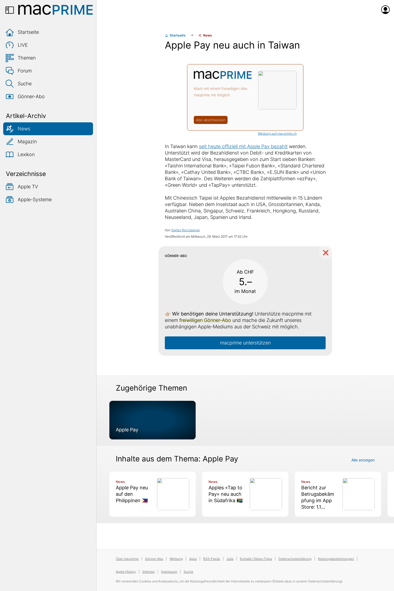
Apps (193, 559)
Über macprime (127, 559)
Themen (27, 58)
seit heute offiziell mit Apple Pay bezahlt (243, 146)
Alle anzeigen (363, 460)
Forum (25, 71)
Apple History (126, 572)
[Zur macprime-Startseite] (55, 9)
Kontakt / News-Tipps (256, 559)
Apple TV (28, 186)
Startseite (28, 32)
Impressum (169, 572)
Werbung (176, 559)
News (24, 128)
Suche (25, 83)
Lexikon (26, 154)
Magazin (27, 141)
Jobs (229, 559)
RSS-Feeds (211, 559)
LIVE (23, 45)
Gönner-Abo (31, 96)
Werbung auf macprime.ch (277, 133)
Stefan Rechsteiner (185, 230)
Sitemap (148, 572)
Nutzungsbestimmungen (336, 559)
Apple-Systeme (35, 199)
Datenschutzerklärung (294, 559)
